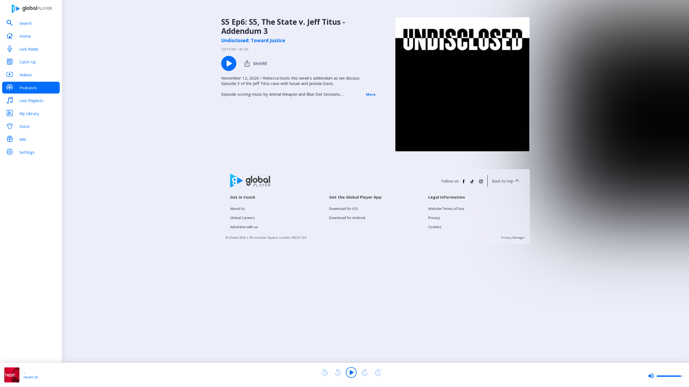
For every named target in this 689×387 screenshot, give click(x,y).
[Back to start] (324, 372)
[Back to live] (378, 372)
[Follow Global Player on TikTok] (472, 183)
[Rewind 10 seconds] (337, 372)
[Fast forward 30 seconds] (364, 372)
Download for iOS (343, 208)
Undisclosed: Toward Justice (253, 41)
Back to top (502, 181)
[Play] (351, 372)
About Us (237, 208)
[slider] (666, 376)
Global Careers (242, 217)
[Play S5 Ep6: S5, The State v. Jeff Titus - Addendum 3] (228, 63)
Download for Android (347, 217)
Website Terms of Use (446, 208)
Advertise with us (244, 226)
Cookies (434, 226)
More (370, 94)
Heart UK (31, 377)
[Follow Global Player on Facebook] (463, 183)
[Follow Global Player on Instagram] (481, 183)
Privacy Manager (513, 237)
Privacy (434, 217)
